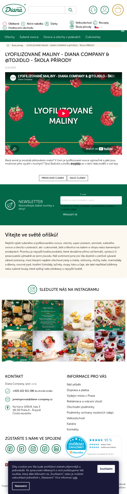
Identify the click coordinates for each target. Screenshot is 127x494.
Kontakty (93, 10)
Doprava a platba (77, 390)
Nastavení (20, 486)
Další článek (76, 178)
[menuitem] (8, 37)
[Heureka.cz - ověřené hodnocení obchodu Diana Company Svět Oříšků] (92, 446)
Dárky (52, 23)
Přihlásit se (69, 214)
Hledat (69, 10)
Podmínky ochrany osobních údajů (89, 412)
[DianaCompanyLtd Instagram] (32, 289)
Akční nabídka (33, 23)
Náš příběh (73, 384)
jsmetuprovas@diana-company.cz (31, 399)
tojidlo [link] (75, 163)
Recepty (102, 22)
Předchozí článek (52, 178)
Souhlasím (105, 468)
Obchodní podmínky (79, 407)
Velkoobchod (82, 22)
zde (74, 477)
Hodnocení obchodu (19, 27)
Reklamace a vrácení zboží (83, 401)
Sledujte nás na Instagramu (68, 289)
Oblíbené (12, 23)
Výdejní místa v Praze (80, 396)
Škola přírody (82, 26)
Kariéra (70, 424)
